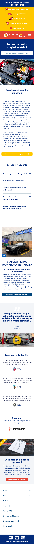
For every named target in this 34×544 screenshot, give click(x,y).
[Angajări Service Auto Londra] (17, 9)
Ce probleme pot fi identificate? (13, 181)
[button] (29, 35)
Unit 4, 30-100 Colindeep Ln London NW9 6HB (17, 2)
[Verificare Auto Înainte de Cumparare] (17, 18)
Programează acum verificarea (17, 479)
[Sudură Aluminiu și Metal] (17, 23)
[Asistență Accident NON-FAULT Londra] (17, 14)
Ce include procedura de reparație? (15, 174)
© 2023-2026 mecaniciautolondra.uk (16, 541)
